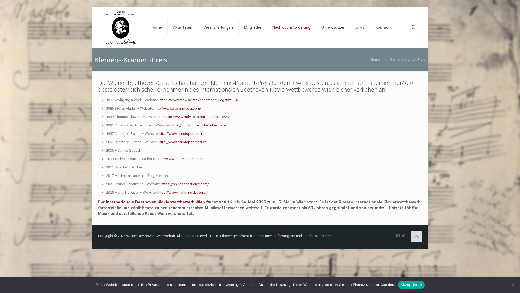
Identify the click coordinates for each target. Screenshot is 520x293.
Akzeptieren (411, 284)
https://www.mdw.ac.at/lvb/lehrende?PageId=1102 (199, 100)
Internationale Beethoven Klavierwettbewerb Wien (155, 202)
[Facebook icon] (398, 235)
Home (375, 60)
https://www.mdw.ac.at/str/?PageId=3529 (196, 117)
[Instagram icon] (403, 235)
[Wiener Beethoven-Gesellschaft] (120, 27)
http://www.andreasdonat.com (180, 159)
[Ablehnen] (513, 285)
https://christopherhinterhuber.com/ (198, 125)
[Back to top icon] (416, 236)
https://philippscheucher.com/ (185, 184)
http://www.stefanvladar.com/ (178, 108)
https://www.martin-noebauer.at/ (182, 192)
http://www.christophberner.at (182, 134)
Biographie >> (158, 176)
